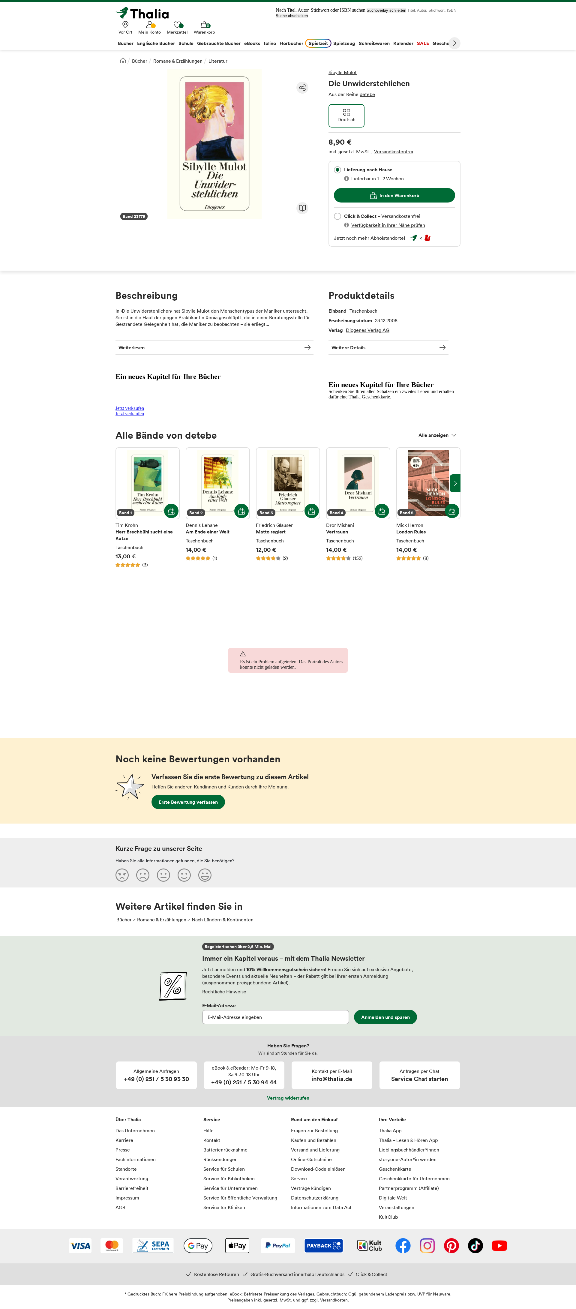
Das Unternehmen (135, 1130)
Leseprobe (302, 208)
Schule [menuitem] (186, 43)
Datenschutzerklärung (314, 1198)
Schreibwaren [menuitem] (374, 43)
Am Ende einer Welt (218, 507)
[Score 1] (122, 874)
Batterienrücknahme (225, 1150)
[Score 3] (163, 874)
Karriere (124, 1140)
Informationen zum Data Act (321, 1207)
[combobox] (337, 169)
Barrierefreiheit (132, 1188)
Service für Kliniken (224, 1207)
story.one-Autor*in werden (407, 1159)
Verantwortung (132, 1178)
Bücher (139, 61)
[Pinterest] (451, 1246)
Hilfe (208, 1130)
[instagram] (427, 1246)
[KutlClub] (369, 1246)
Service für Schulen (224, 1169)
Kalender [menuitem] (403, 43)
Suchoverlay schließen (386, 10)
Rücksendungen (220, 1159)
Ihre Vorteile (392, 1119)
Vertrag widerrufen (288, 1097)
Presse (123, 1150)
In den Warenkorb (399, 195)
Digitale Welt (393, 1198)
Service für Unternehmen (230, 1188)
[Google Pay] (198, 1246)
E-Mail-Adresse (219, 1005)
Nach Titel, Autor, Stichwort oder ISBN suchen (320, 10)
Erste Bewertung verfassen (188, 802)
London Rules (428, 507)
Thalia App (390, 1130)
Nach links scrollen (121, 483)
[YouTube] (499, 1246)
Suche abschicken (292, 16)
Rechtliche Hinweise (224, 992)
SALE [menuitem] (423, 43)
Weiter (454, 43)
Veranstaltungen (396, 1207)
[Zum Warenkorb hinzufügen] (171, 511)
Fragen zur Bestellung (314, 1130)
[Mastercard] (111, 1246)
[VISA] (80, 1246)
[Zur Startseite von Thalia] (146, 13)
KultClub (388, 1217)
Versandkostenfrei (393, 152)
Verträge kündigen (311, 1188)
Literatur (217, 61)
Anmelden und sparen (385, 1017)
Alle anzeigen (433, 435)
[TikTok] (475, 1246)
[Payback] (324, 1246)
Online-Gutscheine (311, 1159)
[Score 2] (142, 874)
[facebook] (403, 1246)
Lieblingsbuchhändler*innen (409, 1150)
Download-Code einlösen (318, 1169)
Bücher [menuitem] (126, 43)
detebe (367, 94)
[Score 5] (205, 874)
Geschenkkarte (395, 1169)
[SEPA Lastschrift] (153, 1246)
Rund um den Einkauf (314, 1119)
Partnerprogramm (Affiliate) (409, 1188)
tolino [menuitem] (270, 43)
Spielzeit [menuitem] (318, 43)
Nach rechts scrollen (455, 483)
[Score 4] (184, 874)
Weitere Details (348, 347)
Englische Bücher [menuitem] (156, 43)
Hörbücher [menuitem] (291, 43)
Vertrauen (358, 507)
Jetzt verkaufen (130, 408)
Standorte (126, 1169)
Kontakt (211, 1140)
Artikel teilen (302, 88)
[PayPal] (278, 1246)
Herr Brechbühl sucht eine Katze (148, 507)
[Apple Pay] (237, 1246)
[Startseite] (123, 60)
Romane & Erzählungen (177, 61)
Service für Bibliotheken (229, 1178)
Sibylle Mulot (342, 72)
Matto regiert (288, 507)
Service (211, 1119)
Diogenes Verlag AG (367, 330)
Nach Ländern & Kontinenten (223, 920)
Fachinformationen (136, 1159)
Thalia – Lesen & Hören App (408, 1140)
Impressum (127, 1198)
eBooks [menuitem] (252, 43)
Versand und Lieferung (315, 1150)
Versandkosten (334, 1300)
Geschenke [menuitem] (445, 43)
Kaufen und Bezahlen (313, 1140)
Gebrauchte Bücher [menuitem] (219, 43)
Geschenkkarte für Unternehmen (414, 1178)
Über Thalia (128, 1119)
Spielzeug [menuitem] (344, 43)
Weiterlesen (131, 347)
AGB (120, 1207)
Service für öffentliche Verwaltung (240, 1198)
